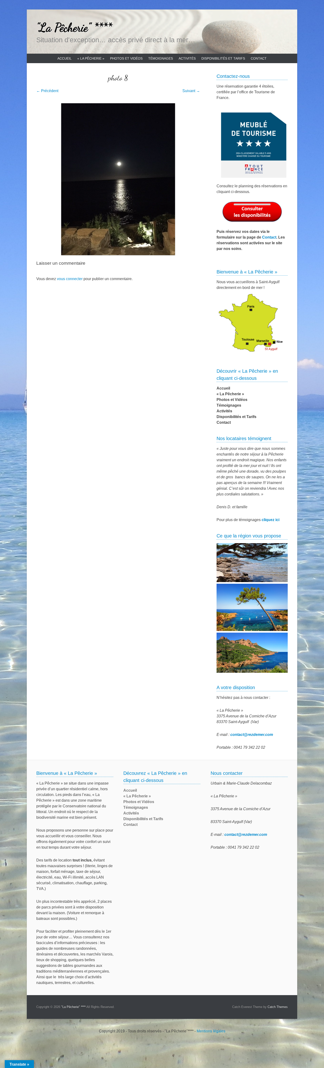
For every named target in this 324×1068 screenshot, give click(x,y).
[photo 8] (118, 179)
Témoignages (160, 58)
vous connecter (70, 279)
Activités (187, 58)
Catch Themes (278, 1007)
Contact (259, 58)
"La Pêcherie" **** (74, 27)
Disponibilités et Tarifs (223, 58)
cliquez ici (270, 520)
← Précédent (47, 91)
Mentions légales (211, 1031)
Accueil (64, 58)
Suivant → (191, 91)
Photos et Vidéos (126, 58)
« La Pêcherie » (90, 58)
